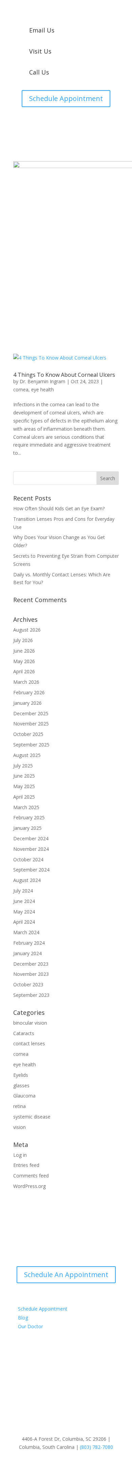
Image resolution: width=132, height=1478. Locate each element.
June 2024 (24, 901)
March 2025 (26, 807)
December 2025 (30, 713)
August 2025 (27, 755)
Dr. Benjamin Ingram (42, 381)
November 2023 (31, 974)
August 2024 (27, 880)
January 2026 (27, 703)
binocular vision (30, 1023)
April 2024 (24, 922)
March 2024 (26, 932)
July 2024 (23, 890)
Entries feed (26, 1165)
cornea (20, 389)
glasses (21, 1085)
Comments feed (31, 1175)
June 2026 (24, 651)
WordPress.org (29, 1186)
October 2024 (28, 859)
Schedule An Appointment (66, 1274)
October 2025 (28, 734)
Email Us (41, 30)
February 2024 (29, 943)
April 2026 (24, 671)
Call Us (39, 72)
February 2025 (29, 817)
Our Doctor (30, 1326)
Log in (20, 1155)
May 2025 (24, 786)
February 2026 (29, 692)
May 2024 (24, 911)
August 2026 (27, 630)
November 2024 (31, 849)
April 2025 (24, 797)
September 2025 (31, 744)
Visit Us (40, 51)
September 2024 (31, 869)
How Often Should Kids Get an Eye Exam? (59, 508)
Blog (23, 1317)
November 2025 (31, 723)
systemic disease (31, 1116)
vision (19, 1127)
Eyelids (20, 1075)
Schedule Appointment (66, 98)
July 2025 (23, 765)
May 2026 (24, 661)
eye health (42, 389)
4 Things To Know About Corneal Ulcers (64, 374)
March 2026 (26, 682)
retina (19, 1106)
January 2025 (27, 828)
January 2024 (27, 953)
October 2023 (28, 984)
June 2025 (24, 776)
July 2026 (23, 640)
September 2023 (31, 995)
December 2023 (30, 964)
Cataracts (23, 1033)
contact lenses (29, 1043)
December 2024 (30, 838)
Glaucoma (24, 1095)
